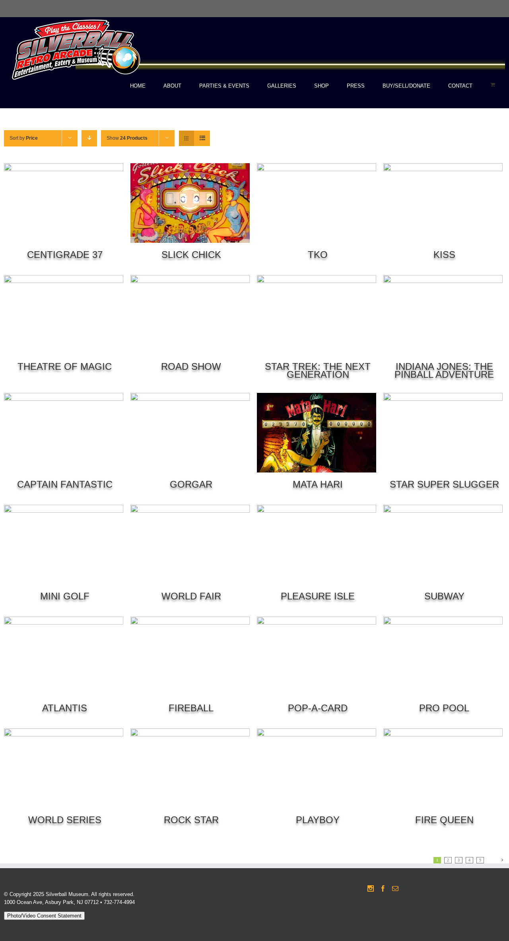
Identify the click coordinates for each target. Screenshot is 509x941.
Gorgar (191, 484)
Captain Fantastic (65, 484)
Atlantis (64, 708)
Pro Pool (444, 708)
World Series (64, 819)
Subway (444, 596)
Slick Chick (191, 254)
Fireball (191, 708)
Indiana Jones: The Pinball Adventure (444, 370)
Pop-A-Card (318, 708)
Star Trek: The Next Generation (318, 370)
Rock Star (191, 819)
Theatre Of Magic (64, 366)
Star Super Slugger (444, 484)
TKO (318, 254)
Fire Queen (444, 819)
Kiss (444, 254)
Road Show (191, 366)
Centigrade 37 (65, 254)
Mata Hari (318, 484)
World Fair (191, 596)
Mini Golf (64, 596)
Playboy (318, 819)
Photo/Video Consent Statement (44, 916)
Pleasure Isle (318, 596)
